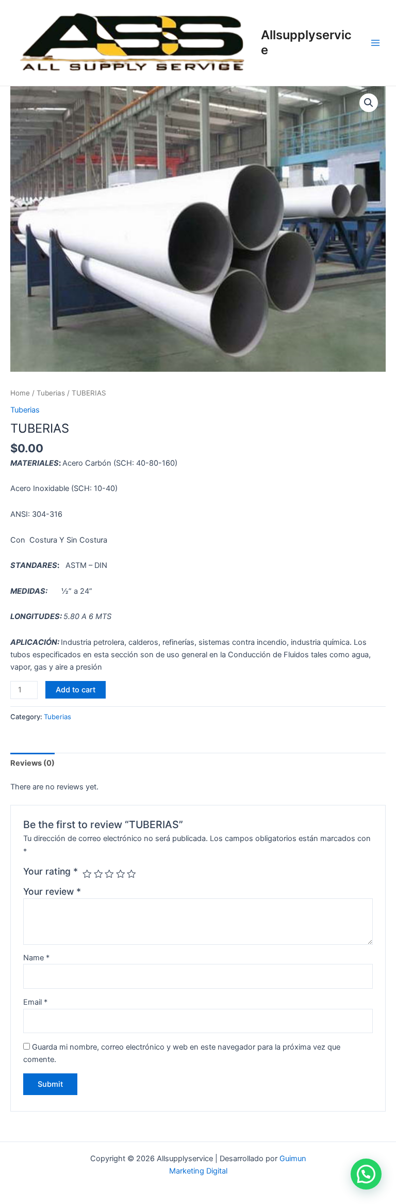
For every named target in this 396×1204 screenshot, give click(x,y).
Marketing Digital (198, 1171)
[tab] (32, 763)
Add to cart (75, 689)
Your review (52, 891)
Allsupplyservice (306, 42)
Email (35, 1002)
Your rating (50, 871)
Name (36, 957)
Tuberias (51, 393)
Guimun (292, 1158)
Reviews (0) (32, 763)
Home (20, 393)
